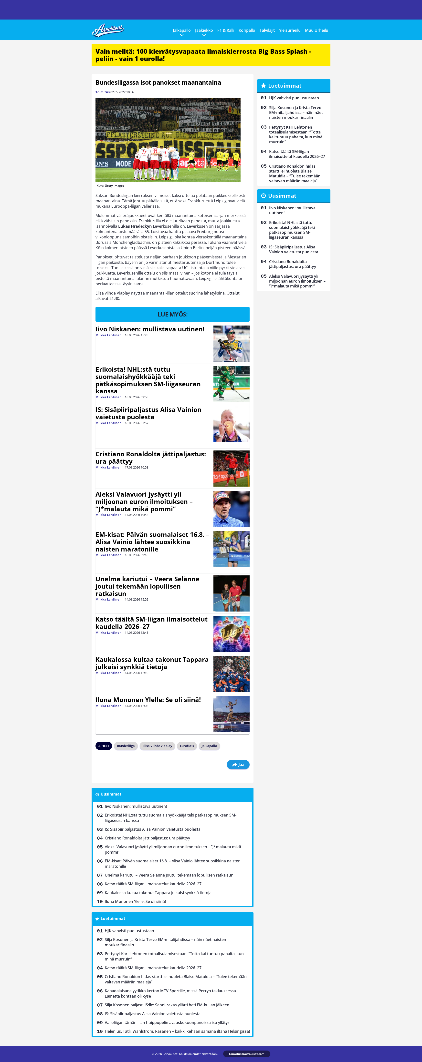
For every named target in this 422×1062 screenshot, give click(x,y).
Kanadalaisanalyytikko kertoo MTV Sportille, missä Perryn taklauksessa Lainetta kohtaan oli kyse (170, 993)
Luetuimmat (113, 918)
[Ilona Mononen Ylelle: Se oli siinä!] (231, 714)
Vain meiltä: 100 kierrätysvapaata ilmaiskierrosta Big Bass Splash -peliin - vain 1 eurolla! (203, 55)
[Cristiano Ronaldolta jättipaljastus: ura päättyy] (231, 468)
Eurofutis (187, 746)
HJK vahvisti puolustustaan (129, 930)
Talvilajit (267, 30)
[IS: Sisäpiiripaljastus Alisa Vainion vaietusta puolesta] (231, 424)
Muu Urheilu (316, 30)
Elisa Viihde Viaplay (157, 746)
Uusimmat (111, 794)
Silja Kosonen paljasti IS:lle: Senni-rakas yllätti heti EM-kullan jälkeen (167, 1005)
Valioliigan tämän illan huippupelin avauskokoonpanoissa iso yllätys (167, 1022)
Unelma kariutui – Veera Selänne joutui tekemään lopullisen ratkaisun (147, 586)
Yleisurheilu (290, 30)
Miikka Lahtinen (108, 335)
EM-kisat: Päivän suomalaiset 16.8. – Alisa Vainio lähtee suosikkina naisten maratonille (152, 541)
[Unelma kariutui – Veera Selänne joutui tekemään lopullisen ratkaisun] (231, 593)
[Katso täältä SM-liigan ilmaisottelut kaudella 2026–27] (232, 634)
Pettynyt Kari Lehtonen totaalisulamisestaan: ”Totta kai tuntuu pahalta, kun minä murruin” (174, 956)
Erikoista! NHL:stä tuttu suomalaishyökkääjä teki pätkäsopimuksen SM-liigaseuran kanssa (148, 380)
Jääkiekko (204, 30)
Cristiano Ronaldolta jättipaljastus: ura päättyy (150, 457)
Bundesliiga (126, 746)
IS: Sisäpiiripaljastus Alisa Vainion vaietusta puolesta (148, 413)
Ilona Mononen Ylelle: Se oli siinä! (148, 699)
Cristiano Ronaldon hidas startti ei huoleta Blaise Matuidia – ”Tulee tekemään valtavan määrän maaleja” (176, 979)
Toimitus (102, 92)
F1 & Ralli (225, 30)
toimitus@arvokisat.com (246, 1054)
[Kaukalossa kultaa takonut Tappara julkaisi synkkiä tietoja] (231, 674)
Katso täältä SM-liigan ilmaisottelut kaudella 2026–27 (151, 623)
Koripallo (247, 30)
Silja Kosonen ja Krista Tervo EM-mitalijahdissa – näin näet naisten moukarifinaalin (165, 942)
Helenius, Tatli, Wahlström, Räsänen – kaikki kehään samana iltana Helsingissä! (177, 1031)
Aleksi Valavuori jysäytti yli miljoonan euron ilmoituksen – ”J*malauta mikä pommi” (144, 501)
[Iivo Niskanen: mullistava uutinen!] (231, 344)
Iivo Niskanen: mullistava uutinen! (149, 329)
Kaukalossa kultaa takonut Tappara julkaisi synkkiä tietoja (152, 663)
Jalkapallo (182, 30)
